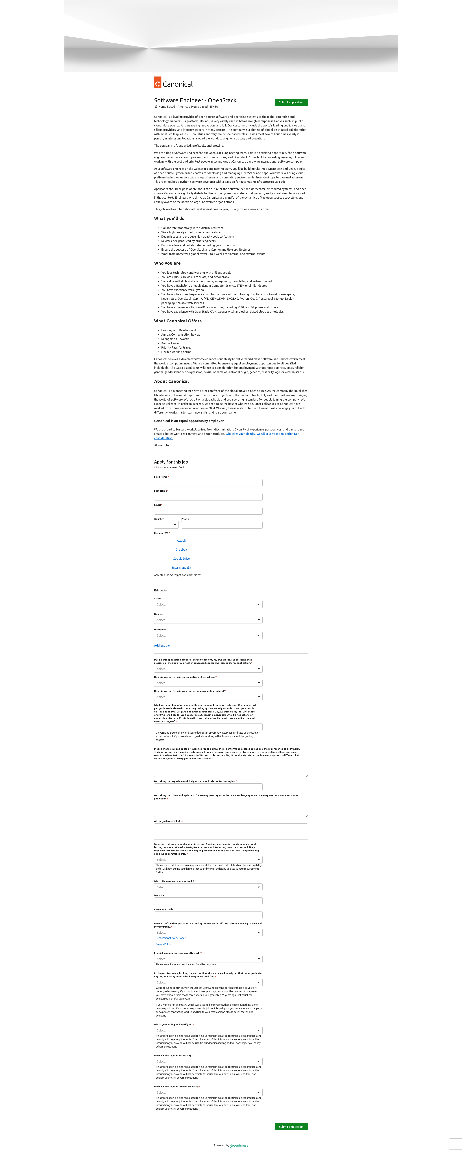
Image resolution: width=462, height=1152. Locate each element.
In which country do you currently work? (178, 953)
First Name (161, 476)
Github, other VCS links (169, 821)
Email (158, 505)
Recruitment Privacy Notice (171, 938)
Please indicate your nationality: (174, 1055)
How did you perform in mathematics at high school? (185, 677)
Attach (181, 540)
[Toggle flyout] (175, 525)
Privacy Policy (163, 944)
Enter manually (181, 567)
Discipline (160, 629)
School (158, 598)
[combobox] (157, 524)
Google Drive (181, 558)
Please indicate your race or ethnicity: (177, 1086)
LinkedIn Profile (163, 909)
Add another (162, 645)
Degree (158, 614)
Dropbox (181, 549)
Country (159, 519)
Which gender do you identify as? (174, 1024)
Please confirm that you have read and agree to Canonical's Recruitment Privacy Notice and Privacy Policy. (208, 925)
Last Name (161, 490)
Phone (185, 519)
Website (159, 895)
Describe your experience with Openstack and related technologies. (195, 781)
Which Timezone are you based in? (175, 881)
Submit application (291, 102)
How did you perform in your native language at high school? (190, 691)
